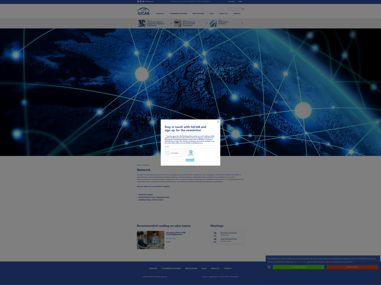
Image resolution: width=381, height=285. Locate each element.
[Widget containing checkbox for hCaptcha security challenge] (180, 153)
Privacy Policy (175, 141)
